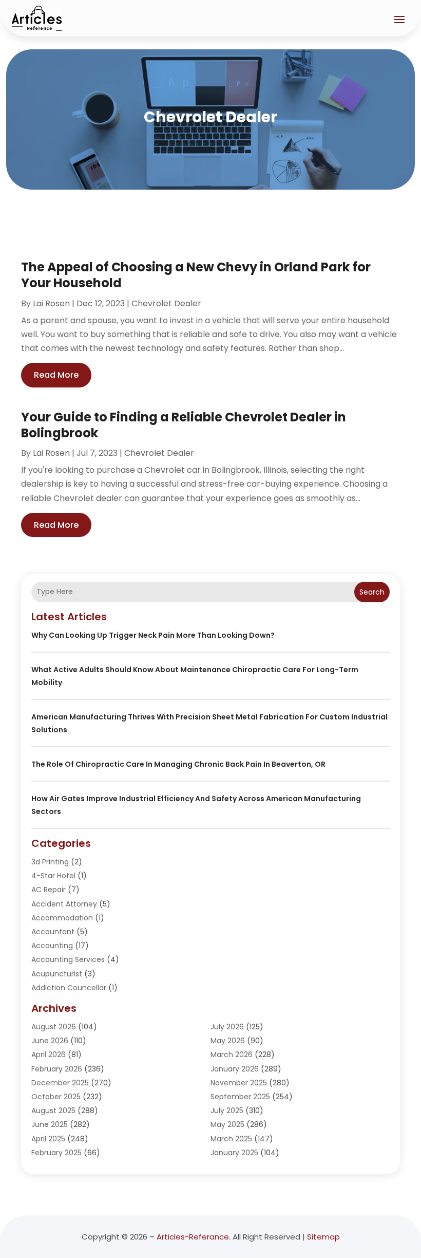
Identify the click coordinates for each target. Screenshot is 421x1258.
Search (372, 592)
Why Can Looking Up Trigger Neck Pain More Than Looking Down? (153, 635)
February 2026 (56, 1069)
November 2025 (238, 1083)
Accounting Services (68, 959)
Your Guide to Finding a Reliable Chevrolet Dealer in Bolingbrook (183, 425)
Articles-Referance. (194, 1236)
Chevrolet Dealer (166, 303)
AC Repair (48, 889)
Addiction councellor (68, 988)
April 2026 (48, 1054)
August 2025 (53, 1110)
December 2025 (60, 1083)
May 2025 (227, 1124)
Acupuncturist (56, 974)
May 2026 (227, 1040)
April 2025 (48, 1139)
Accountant (52, 932)
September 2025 (240, 1097)
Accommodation (62, 918)
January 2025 (234, 1153)
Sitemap (323, 1236)
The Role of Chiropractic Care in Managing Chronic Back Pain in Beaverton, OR (178, 764)
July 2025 (226, 1110)
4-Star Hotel (53, 876)
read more (56, 375)
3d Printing (50, 862)
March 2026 (231, 1054)
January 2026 (234, 1069)
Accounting (52, 945)
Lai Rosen (51, 303)
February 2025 (56, 1153)
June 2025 (49, 1124)
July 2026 (227, 1027)
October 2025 (56, 1097)
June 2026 (49, 1040)
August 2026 (53, 1027)
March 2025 (231, 1139)
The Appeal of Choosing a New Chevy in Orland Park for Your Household (196, 274)
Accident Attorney (64, 904)
